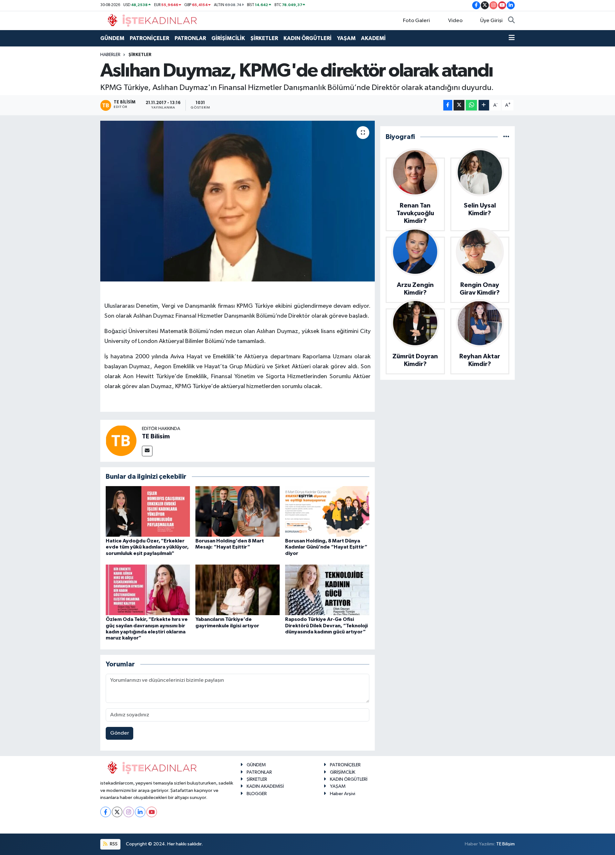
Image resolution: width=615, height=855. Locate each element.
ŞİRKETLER (264, 38)
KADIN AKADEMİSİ (265, 786)
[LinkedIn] (140, 812)
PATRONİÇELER (149, 38)
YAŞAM (346, 38)
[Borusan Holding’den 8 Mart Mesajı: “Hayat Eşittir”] (237, 511)
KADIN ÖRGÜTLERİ (307, 38)
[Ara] (511, 21)
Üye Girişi (491, 20)
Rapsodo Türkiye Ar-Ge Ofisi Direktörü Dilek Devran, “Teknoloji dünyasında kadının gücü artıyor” (326, 625)
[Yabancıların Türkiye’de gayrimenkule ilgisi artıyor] (237, 589)
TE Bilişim (505, 844)
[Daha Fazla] (484, 105)
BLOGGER (257, 793)
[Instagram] (128, 812)
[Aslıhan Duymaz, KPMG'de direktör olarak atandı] (237, 201)
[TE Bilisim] (121, 440)
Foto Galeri (416, 20)
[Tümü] (506, 137)
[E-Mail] (147, 451)
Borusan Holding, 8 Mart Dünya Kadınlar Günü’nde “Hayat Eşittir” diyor (326, 547)
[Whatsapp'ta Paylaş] (471, 105)
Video (455, 20)
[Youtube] (151, 812)
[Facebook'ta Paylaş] (447, 105)
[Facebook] (105, 812)
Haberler (110, 55)
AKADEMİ (373, 38)
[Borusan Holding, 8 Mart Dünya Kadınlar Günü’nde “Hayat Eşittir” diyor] (327, 511)
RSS (113, 844)
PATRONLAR (190, 38)
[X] (117, 812)
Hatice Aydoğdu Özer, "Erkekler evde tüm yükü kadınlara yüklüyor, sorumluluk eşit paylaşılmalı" (147, 547)
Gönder (119, 733)
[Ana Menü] (512, 38)
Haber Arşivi (342, 793)
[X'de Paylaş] (459, 105)
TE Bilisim (156, 436)
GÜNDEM (112, 38)
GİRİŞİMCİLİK (228, 38)
